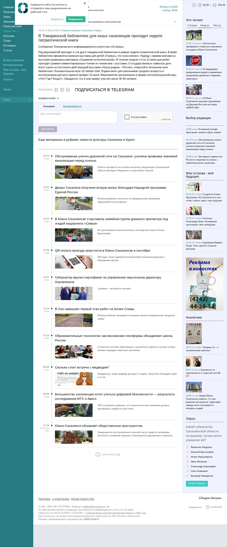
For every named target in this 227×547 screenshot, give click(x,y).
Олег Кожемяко (199, 471)
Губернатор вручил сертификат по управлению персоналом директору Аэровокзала (108, 280)
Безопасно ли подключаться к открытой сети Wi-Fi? (203, 373)
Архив (7, 89)
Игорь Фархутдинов (201, 456)
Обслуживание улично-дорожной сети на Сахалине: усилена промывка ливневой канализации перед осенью (116, 158)
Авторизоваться (72, 106)
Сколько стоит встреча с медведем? (82, 367)
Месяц (217, 25)
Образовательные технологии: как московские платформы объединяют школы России (114, 338)
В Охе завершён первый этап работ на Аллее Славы (94, 309)
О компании (60, 499)
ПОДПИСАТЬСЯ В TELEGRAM (104, 90)
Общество (9, 31)
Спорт (7, 40)
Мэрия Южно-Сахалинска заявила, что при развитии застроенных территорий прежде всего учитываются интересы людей (203, 402)
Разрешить (75, 19)
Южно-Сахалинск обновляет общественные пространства (98, 426)
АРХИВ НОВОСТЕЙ (82, 499)
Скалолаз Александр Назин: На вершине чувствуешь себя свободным (201, 221)
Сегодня (192, 25)
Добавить (48, 129)
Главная (8, 7)
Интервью (9, 45)
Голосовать (196, 483)
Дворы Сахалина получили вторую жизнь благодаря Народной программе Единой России (110, 190)
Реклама (44, 499)
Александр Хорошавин (203, 466)
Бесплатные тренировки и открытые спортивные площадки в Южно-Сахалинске (204, 46)
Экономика (10, 21)
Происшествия (12, 26)
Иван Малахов (199, 461)
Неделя (204, 25)
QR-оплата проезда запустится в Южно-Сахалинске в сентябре (102, 250)
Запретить (57, 19)
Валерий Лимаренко (202, 475)
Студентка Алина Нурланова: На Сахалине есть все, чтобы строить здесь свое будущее (204, 197)
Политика (9, 12)
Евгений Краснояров (202, 452)
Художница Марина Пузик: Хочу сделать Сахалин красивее (204, 245)
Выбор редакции (13, 60)
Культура (8, 36)
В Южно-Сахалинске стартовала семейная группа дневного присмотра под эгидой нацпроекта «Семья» (111, 221)
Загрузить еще (111, 454)
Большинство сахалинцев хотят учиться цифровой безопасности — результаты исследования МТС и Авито (115, 396)
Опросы (8, 79)
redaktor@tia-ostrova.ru (94, 506)
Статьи (7, 50)
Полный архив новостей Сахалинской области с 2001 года (116, 513)
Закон (7, 16)
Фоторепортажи (13, 65)
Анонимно (49, 106)
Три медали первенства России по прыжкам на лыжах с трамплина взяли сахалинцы (204, 159)
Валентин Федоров (201, 447)
